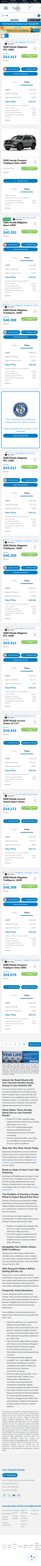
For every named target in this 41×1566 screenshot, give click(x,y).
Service (17, 1506)
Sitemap (20, 1546)
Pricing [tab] (26, 82)
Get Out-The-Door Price (30, 55)
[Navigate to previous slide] (1, 29)
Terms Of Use (15, 1546)
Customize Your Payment (20, 74)
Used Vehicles (7, 1514)
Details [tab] (14, 82)
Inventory (7, 1506)
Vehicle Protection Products (24, 1518)
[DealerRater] (19, 1495)
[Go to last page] (24, 1044)
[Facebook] (4, 1495)
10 (15, 1044)
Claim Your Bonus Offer (20, 436)
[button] (9, 43)
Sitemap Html (25, 1546)
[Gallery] (20, 29)
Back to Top (35, 1044)
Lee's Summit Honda (4, 1546)
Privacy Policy (10, 1546)
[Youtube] (14, 1495)
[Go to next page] (19, 1044)
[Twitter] (9, 1495)
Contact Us (11, 1475)
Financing (26, 1506)
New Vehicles (7, 1510)
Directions (34, 1514)
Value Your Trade (31, 69)
